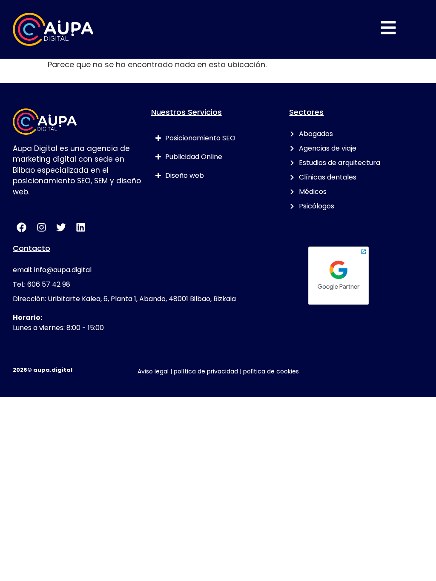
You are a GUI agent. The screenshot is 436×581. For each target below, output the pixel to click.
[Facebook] (21, 227)
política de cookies (271, 371)
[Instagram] (41, 227)
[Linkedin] (80, 227)
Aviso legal (153, 371)
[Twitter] (61, 227)
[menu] (388, 27)
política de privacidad (206, 371)
